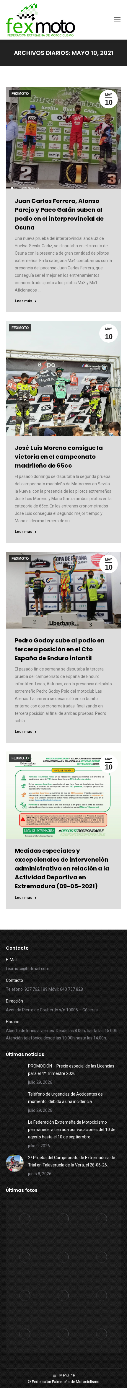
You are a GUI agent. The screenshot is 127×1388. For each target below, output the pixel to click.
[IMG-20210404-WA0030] (63, 1219)
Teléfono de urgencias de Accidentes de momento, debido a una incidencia (65, 1098)
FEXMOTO (20, 94)
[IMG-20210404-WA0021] (25, 1334)
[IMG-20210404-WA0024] (25, 1296)
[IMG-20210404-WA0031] (25, 1219)
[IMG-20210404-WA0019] (102, 1334)
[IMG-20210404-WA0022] (102, 1296)
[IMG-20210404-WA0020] (63, 1334)
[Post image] (15, 1071)
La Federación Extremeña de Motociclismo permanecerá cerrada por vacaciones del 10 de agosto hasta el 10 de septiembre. (71, 1129)
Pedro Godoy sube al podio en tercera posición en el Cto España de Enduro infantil (60, 649)
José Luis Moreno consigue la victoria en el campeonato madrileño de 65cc (59, 457)
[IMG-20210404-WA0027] (63, 1257)
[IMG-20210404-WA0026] (102, 1257)
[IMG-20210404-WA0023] (63, 1296)
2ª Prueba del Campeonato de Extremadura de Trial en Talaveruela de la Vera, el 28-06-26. (71, 1161)
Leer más (23, 301)
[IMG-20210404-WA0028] (25, 1257)
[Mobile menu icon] (117, 20)
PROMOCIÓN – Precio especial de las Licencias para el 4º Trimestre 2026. (71, 1070)
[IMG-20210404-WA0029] (102, 1219)
